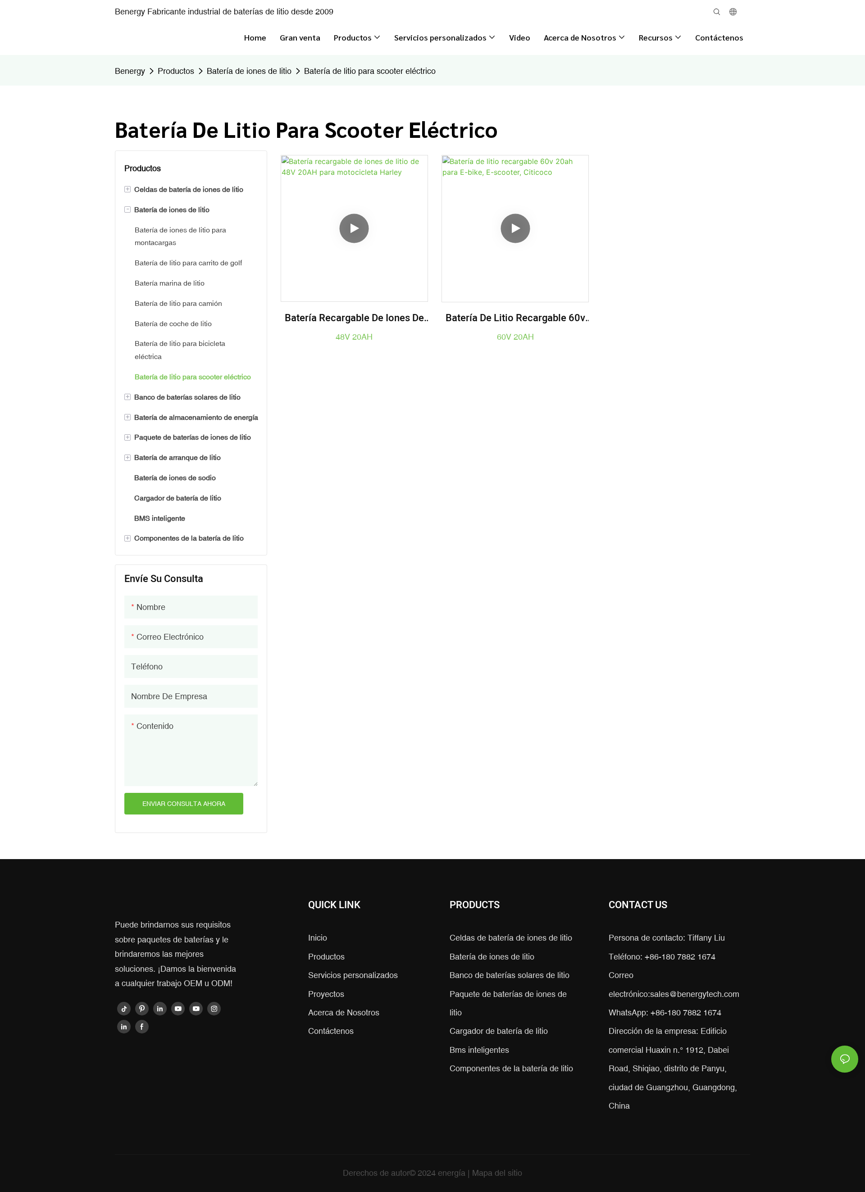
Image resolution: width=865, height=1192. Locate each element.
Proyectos (326, 994)
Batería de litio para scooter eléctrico (370, 71)
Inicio (317, 937)
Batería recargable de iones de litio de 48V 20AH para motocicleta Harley (354, 318)
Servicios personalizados (353, 975)
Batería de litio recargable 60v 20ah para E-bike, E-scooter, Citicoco (515, 318)
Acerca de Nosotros (343, 1012)
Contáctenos (331, 1031)
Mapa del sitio (497, 1173)
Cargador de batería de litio (499, 1031)
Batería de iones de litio (249, 71)
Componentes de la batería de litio (511, 1068)
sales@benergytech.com (694, 994)
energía (453, 1173)
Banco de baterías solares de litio (509, 975)
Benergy (130, 71)
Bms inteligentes (479, 1050)
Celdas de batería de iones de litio (511, 937)
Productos (176, 71)
